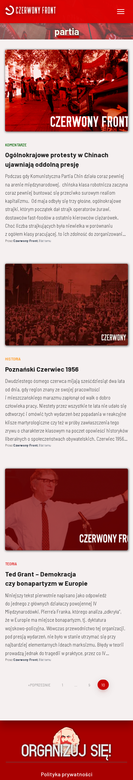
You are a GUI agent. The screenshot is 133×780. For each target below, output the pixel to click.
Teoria (11, 563)
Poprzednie (40, 684)
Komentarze (16, 144)
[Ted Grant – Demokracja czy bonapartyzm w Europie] (66, 509)
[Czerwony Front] (50, 10)
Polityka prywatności (66, 774)
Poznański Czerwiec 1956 (41, 369)
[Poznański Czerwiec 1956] (66, 304)
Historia (12, 358)
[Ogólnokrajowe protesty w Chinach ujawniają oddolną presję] (66, 90)
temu (45, 241)
